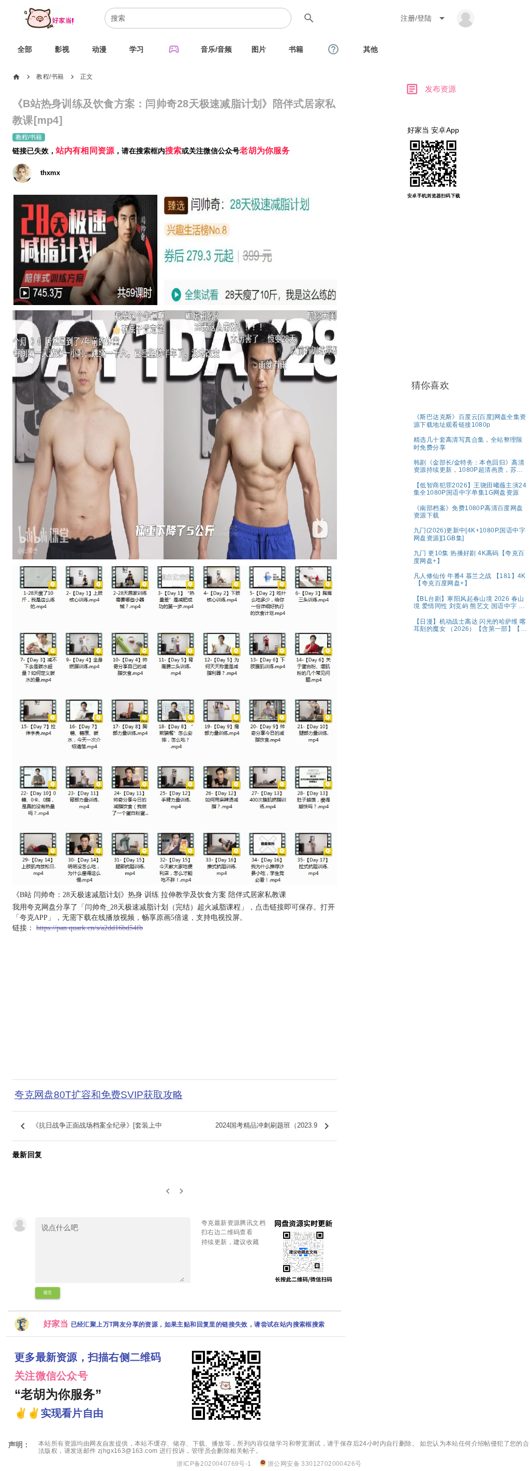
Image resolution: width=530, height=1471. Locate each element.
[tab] (24, 49)
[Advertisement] (174, 1008)
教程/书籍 (50, 76)
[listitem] (470, 420)
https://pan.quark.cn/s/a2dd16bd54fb (89, 928)
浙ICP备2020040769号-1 (213, 1463)
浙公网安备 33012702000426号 (314, 1463)
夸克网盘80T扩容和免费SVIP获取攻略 (98, 1094)
